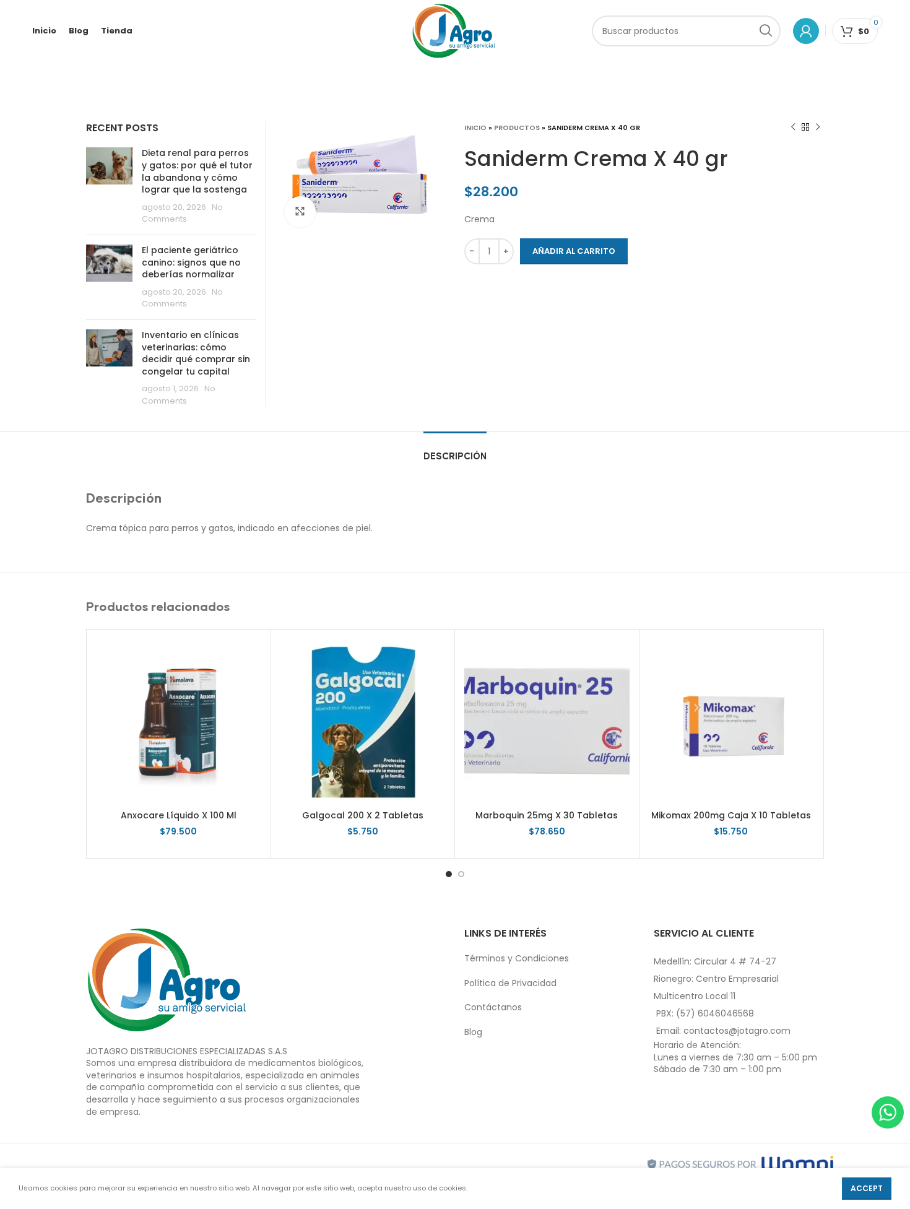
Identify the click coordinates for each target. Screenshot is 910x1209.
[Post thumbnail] (109, 186)
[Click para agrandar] (300, 211)
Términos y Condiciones (516, 958)
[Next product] (818, 127)
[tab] (455, 450)
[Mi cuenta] (806, 31)
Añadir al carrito (573, 251)
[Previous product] (793, 127)
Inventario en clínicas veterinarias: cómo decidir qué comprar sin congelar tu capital (196, 353)
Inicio (475, 127)
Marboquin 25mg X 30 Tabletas (546, 815)
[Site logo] (454, 30)
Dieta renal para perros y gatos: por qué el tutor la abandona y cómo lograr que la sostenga (197, 171)
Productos (517, 127)
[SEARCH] (765, 30)
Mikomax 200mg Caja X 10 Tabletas (731, 815)
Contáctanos (493, 1007)
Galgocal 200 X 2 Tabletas (362, 815)
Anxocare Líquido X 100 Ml (178, 815)
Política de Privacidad (510, 983)
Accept (867, 1188)
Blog (473, 1032)
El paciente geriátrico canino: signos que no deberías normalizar (191, 262)
